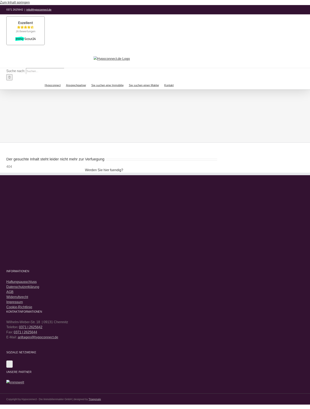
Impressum (14, 302)
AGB (9, 292)
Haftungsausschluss (21, 282)
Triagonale (95, 399)
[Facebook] (9, 364)
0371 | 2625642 (30, 327)
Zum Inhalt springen (15, 2)
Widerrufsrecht (17, 297)
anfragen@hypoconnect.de (38, 337)
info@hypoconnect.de (38, 9)
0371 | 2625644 (25, 332)
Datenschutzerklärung (22, 287)
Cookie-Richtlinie (19, 307)
